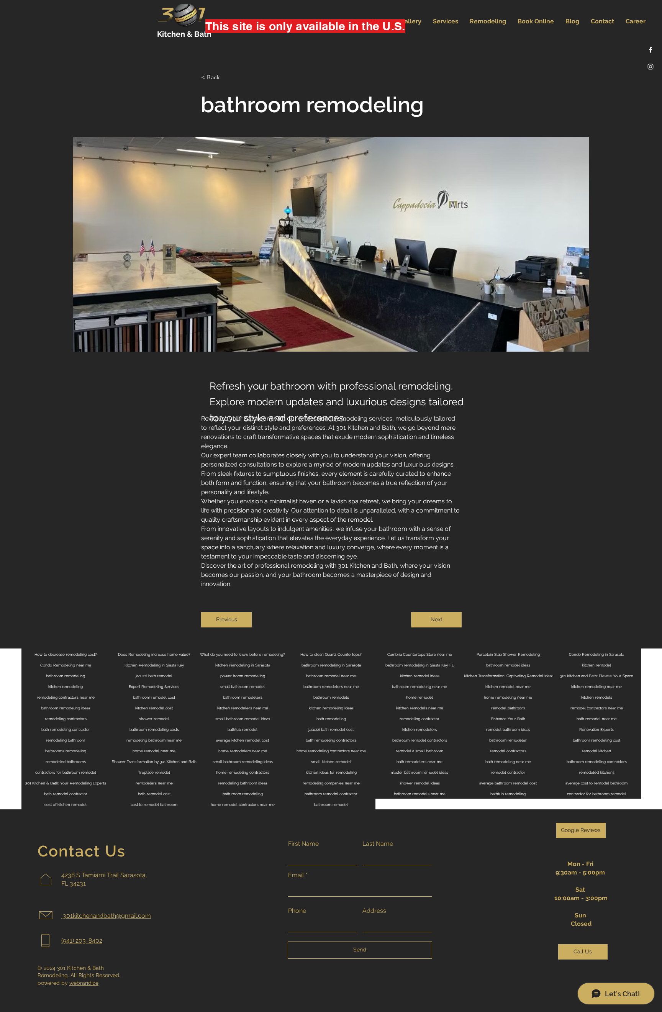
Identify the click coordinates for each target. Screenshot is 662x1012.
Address (374, 911)
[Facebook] (650, 50)
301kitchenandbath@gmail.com (106, 915)
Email (296, 875)
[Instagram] (650, 66)
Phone (297, 911)
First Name (303, 844)
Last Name (377, 844)
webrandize (83, 983)
